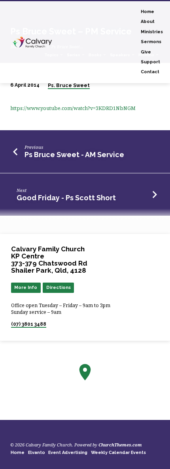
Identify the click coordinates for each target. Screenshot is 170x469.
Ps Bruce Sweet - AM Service (74, 154)
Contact (150, 71)
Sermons (151, 41)
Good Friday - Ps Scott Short (66, 198)
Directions (58, 287)
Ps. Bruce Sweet (69, 85)
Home (147, 11)
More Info (25, 287)
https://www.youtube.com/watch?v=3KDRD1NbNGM (73, 108)
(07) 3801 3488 (28, 324)
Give (146, 52)
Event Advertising (67, 452)
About (148, 21)
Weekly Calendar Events (118, 452)
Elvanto (36, 452)
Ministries (152, 31)
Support (150, 62)
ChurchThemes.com (120, 445)
